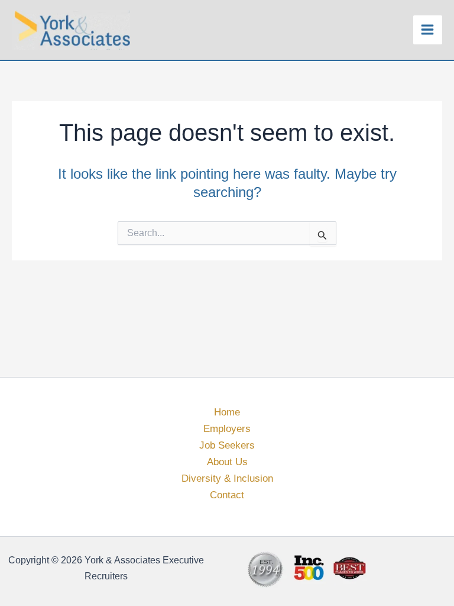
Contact (227, 495)
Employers (227, 428)
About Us (227, 462)
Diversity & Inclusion (227, 478)
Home (227, 412)
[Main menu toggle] (428, 30)
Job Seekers (227, 445)
